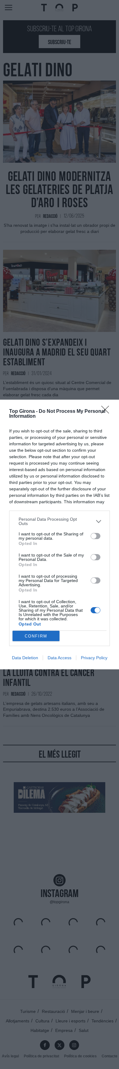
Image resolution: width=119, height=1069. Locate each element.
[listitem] (59, 521)
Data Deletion (25, 657)
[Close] (107, 411)
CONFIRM (36, 636)
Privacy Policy (94, 657)
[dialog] (59, 534)
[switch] (95, 536)
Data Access (59, 657)
